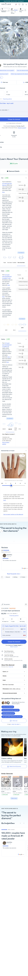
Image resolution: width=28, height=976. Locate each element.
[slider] (13, 484)
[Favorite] (25, 604)
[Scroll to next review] (23, 823)
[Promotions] (16, 4)
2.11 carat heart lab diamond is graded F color (6, 276)
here (3, 192)
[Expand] (22, 455)
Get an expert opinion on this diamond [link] (13, 514)
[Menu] (26, 4)
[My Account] (19, 4)
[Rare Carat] (5, 4)
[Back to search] (2, 577)
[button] (8, 109)
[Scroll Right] (25, 785)
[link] (14, 642)
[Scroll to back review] (20, 823)
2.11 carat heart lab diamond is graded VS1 (6, 344)
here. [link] (4, 500)
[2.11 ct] (13, 485)
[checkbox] (3, 626)
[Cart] (23, 4)
